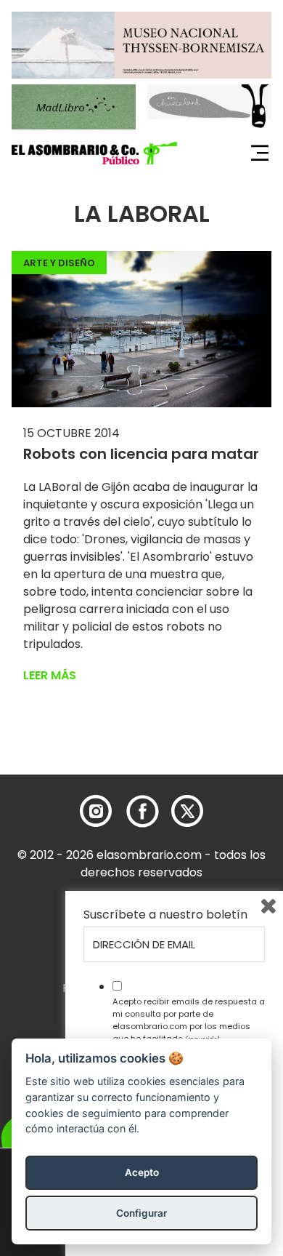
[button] (94, 153)
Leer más (49, 675)
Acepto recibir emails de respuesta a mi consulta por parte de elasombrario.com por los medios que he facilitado (188, 1020)
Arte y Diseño (59, 263)
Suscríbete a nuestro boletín (165, 915)
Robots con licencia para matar (141, 454)
